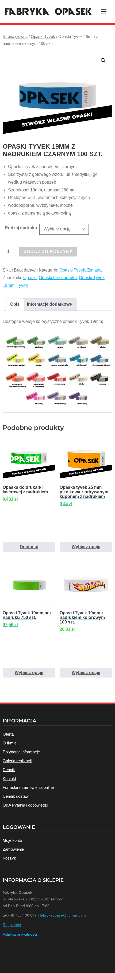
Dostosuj (29, 546)
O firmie (10, 743)
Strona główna (15, 36)
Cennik (9, 769)
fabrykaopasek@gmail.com (63, 915)
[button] (103, 60)
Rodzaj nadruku (21, 228)
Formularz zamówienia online (28, 787)
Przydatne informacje (21, 752)
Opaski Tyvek (43, 36)
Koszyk (9, 858)
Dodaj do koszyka (48, 251)
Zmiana (94, 270)
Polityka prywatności (20, 934)
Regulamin (12, 924)
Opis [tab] (15, 304)
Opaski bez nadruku (58, 277)
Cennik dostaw (16, 796)
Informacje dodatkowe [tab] (49, 304)
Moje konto (12, 840)
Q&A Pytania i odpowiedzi (25, 805)
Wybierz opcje (86, 546)
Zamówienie (13, 849)
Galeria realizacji (17, 760)
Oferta (8, 734)
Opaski (30, 277)
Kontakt (9, 778)
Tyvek (22, 285)
